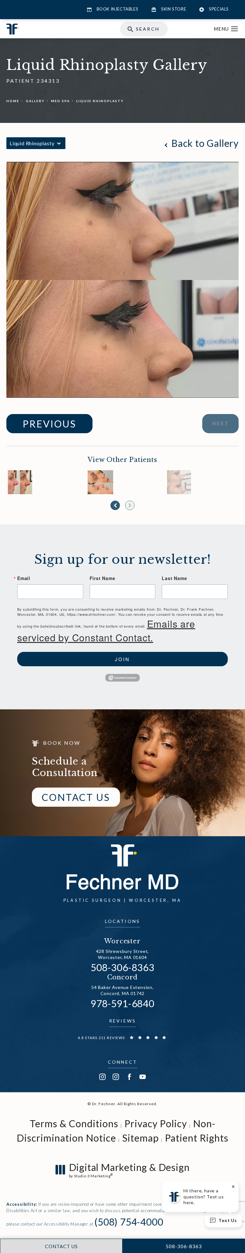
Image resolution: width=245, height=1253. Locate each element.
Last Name (174, 578)
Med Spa (60, 101)
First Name (102, 578)
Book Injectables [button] (117, 8)
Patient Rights (196, 1138)
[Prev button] (115, 505)
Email (23, 578)
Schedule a (65, 767)
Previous (49, 423)
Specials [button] (219, 8)
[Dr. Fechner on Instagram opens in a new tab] (102, 1077)
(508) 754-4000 (128, 1218)
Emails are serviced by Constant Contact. (106, 630)
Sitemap (140, 1138)
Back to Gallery (204, 143)
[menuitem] (102, 1077)
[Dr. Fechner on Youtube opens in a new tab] (142, 1077)
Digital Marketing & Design (129, 1170)
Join (122, 659)
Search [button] (147, 29)
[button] (234, 29)
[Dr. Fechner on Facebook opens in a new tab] (129, 1077)
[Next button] (130, 505)
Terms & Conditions (74, 1123)
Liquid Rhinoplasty (100, 101)
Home (12, 101)
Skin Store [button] (173, 8)
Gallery (35, 101)
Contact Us (76, 797)
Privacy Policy (155, 1123)
